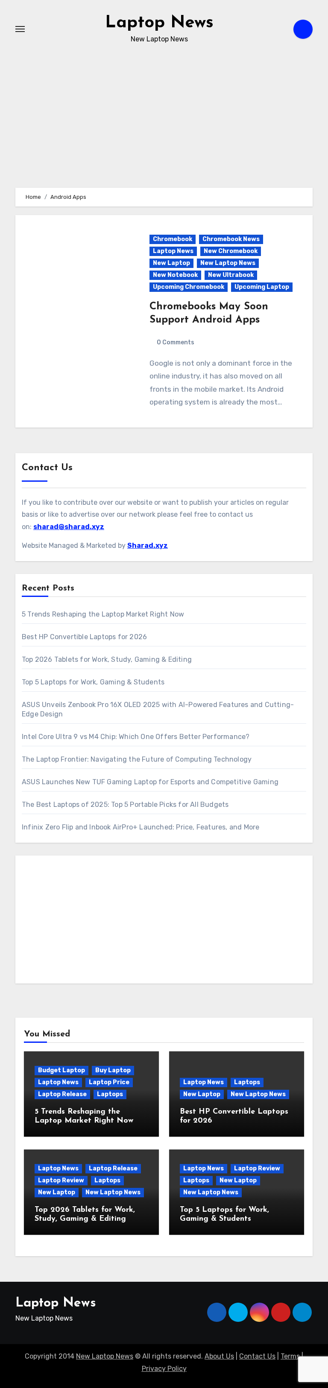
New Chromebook (231, 251)
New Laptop (171, 263)
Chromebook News (231, 239)
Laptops (110, 1094)
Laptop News (159, 23)
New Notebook (175, 275)
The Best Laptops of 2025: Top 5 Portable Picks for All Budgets (125, 804)
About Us (219, 1356)
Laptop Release (62, 1094)
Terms (290, 1356)
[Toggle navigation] (20, 29)
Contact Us (257, 1356)
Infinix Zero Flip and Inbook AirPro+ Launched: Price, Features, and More (140, 827)
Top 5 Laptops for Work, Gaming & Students (93, 682)
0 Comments (175, 342)
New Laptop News (227, 263)
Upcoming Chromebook (188, 287)
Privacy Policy (164, 1369)
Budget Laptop (61, 1070)
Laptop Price (109, 1082)
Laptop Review (61, 1180)
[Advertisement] (165, 921)
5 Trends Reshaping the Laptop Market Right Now (103, 614)
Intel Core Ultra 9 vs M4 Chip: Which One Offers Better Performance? (135, 737)
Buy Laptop (113, 1070)
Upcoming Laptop (261, 287)
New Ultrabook (231, 275)
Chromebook (172, 239)
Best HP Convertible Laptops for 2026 (84, 637)
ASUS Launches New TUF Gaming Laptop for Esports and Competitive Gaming (150, 782)
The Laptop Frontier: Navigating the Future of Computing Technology (137, 759)
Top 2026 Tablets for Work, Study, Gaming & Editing (107, 659)
